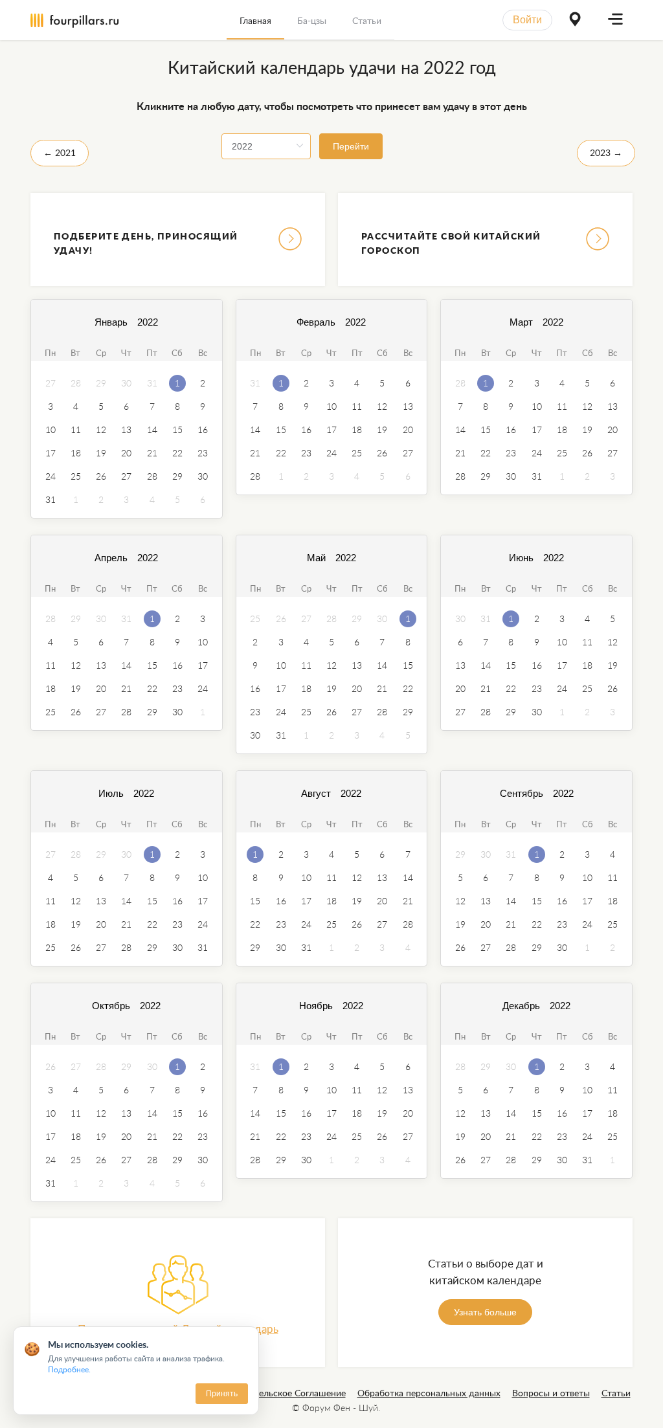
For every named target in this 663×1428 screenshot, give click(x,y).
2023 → (606, 152)
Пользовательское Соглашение (280, 1393)
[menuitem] (255, 20)
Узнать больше (485, 1312)
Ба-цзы (311, 20)
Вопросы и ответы (551, 1393)
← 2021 (59, 152)
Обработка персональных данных (428, 1393)
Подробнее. (69, 1369)
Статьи (366, 20)
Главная (255, 20)
